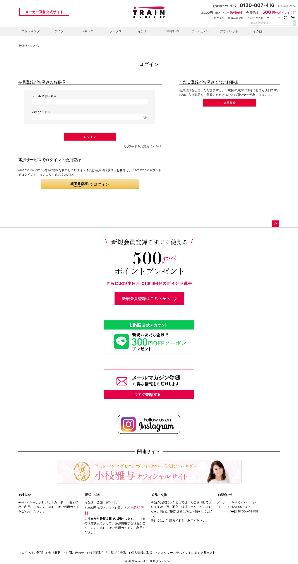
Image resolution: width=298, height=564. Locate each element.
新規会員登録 (236, 18)
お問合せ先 (225, 495)
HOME (23, 45)
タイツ (58, 31)
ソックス (116, 31)
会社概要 (54, 552)
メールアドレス (44, 96)
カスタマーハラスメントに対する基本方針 (187, 552)
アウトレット (229, 31)
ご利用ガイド (255, 18)
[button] (90, 184)
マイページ (273, 18)
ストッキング (30, 31)
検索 (294, 23)
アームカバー (201, 31)
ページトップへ (275, 223)
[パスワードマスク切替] (145, 117)
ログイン (219, 18)
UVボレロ (172, 31)
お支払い (25, 495)
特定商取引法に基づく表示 (107, 552)
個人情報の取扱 (141, 552)
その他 (257, 31)
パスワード (41, 112)
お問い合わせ (75, 552)
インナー (144, 31)
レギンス (87, 31)
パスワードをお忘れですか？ (142, 146)
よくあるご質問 (32, 552)
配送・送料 (93, 495)
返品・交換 (159, 495)
